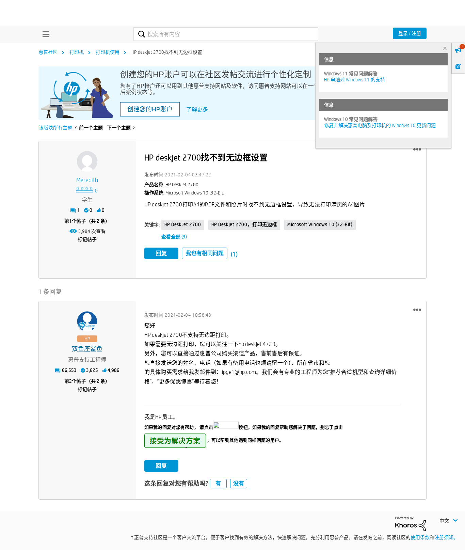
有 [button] (218, 483)
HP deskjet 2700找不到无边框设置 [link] (166, 52)
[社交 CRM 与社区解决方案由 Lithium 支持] (410, 523)
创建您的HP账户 (150, 109)
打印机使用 (107, 52)
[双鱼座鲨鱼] (87, 321)
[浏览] (44, 34)
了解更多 (197, 109)
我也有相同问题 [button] (205, 253)
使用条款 (420, 537)
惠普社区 (48, 52)
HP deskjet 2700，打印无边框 (244, 224)
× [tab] (445, 48)
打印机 (76, 52)
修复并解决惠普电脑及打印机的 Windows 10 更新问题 (380, 125)
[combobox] (225, 34)
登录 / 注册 (409, 33)
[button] (417, 149)
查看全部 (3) (174, 237)
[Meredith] (87, 161)
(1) (234, 254)
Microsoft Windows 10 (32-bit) (319, 224)
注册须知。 (446, 537)
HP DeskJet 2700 (182, 224)
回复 (161, 253)
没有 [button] (238, 483)
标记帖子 (87, 239)
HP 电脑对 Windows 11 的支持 (354, 80)
